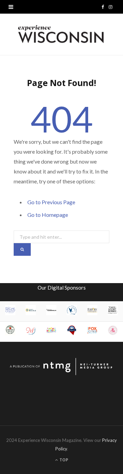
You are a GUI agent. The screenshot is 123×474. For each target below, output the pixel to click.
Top (63, 460)
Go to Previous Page (51, 202)
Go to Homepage (47, 214)
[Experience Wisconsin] (61, 34)
